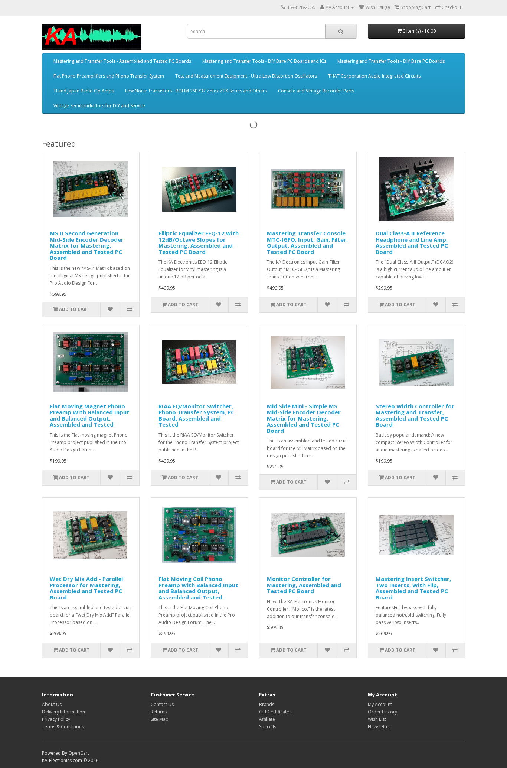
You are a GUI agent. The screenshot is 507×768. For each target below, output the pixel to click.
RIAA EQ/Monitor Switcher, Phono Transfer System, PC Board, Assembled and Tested (196, 415)
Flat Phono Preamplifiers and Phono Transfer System (108, 76)
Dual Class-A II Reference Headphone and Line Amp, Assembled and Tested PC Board (412, 242)
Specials (267, 726)
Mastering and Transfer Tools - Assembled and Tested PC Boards (122, 61)
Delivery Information (63, 712)
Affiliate (267, 719)
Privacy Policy (56, 719)
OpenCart (78, 753)
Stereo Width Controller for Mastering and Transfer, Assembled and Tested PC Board (415, 415)
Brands (266, 704)
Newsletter (379, 726)
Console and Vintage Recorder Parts (316, 91)
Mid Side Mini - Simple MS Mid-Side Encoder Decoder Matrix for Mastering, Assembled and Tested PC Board (304, 418)
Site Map (160, 719)
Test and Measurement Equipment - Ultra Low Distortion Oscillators (246, 76)
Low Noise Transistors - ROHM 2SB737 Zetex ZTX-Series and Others (196, 91)
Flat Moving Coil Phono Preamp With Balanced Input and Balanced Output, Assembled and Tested (198, 588)
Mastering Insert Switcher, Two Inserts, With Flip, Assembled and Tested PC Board (413, 588)
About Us (52, 704)
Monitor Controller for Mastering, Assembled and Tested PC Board (304, 585)
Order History (382, 712)
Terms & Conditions (63, 726)
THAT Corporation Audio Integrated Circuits (374, 76)
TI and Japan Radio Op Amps (83, 91)
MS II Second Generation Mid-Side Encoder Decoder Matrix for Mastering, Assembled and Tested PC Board (87, 245)
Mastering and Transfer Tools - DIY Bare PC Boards (391, 61)
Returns (159, 712)
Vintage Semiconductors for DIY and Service (99, 105)
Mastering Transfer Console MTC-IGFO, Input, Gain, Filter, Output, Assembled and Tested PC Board (307, 242)
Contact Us (162, 704)
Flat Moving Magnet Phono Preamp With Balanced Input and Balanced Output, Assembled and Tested (90, 415)
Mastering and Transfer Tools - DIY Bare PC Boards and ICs (264, 61)
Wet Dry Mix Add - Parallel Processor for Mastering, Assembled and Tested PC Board (86, 588)
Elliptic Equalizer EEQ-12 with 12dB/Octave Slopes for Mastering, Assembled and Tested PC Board (198, 242)
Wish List (377, 719)
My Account (380, 704)
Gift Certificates (275, 712)
